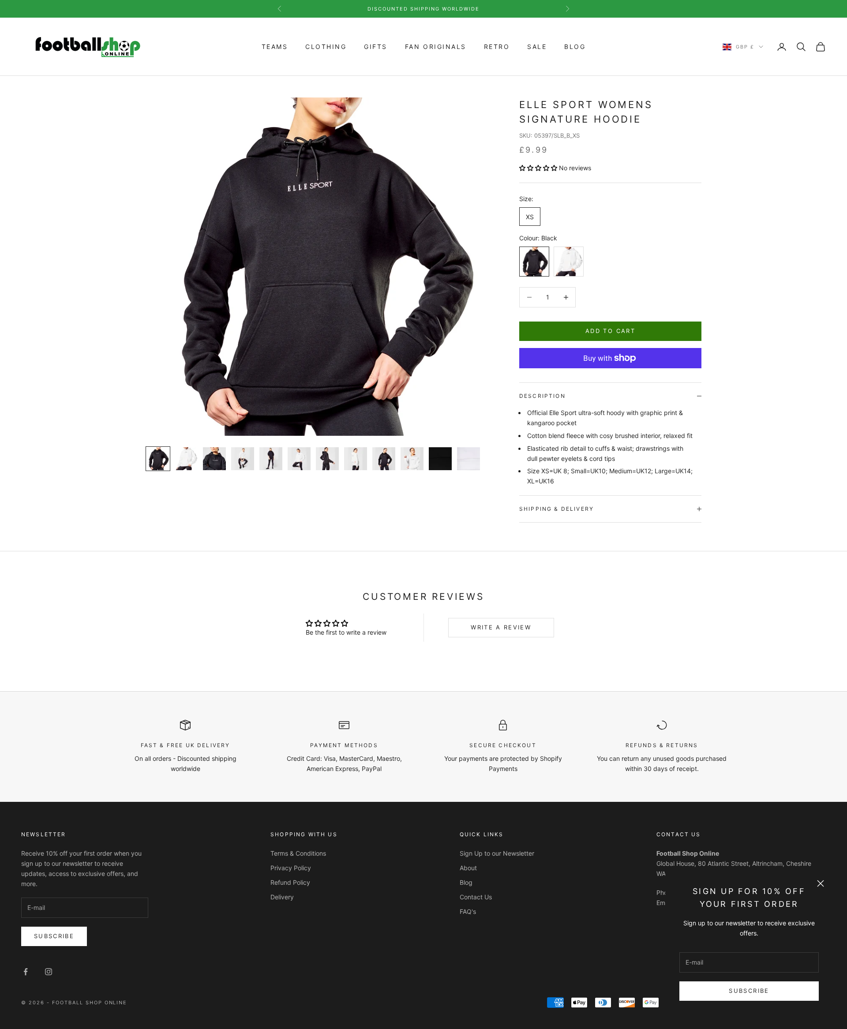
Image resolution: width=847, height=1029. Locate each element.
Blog (574, 46)
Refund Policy (290, 882)
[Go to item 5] (271, 458)
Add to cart (610, 330)
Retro (497, 46)
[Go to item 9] (383, 458)
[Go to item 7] (327, 458)
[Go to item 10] (412, 458)
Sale (537, 46)
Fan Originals (435, 46)
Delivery (282, 897)
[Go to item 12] (468, 458)
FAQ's (468, 911)
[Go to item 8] (355, 458)
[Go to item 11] (440, 458)
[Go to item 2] (186, 458)
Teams (275, 46)
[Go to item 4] (242, 458)
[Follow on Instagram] (48, 971)
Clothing (325, 46)
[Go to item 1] (158, 458)
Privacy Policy (290, 868)
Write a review (501, 627)
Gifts (375, 46)
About (468, 868)
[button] (538, 168)
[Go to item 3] (214, 458)
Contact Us (476, 897)
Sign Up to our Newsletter (497, 853)
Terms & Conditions (298, 853)
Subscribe (749, 990)
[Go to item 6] (299, 458)
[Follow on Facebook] (25, 971)
